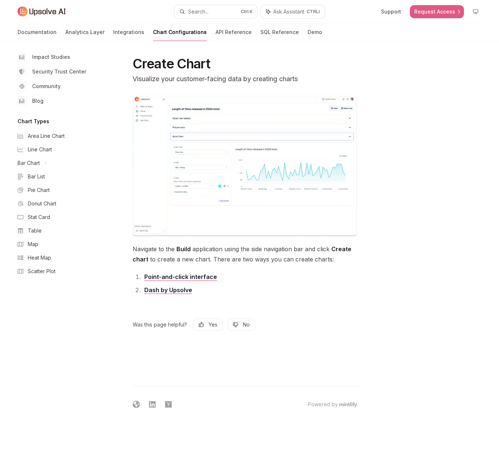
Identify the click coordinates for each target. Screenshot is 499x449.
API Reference (234, 32)
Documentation (37, 32)
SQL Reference (279, 32)
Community (46, 86)
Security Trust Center (59, 71)
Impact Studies (51, 57)
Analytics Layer (84, 32)
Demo (315, 32)
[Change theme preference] (475, 12)
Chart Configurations (180, 32)
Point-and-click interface (180, 276)
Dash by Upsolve (168, 290)
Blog (37, 101)
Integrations (128, 32)
